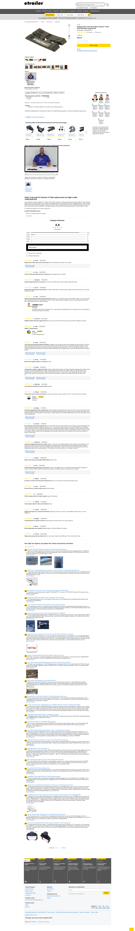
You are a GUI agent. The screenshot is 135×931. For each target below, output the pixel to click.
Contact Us (28, 895)
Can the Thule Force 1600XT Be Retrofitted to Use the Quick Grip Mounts (46, 604)
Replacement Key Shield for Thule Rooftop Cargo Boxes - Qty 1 (72, 135)
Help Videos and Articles (53, 896)
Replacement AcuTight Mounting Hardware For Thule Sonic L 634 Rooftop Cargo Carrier (50, 785)
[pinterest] (100, 907)
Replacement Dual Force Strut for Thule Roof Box (82, 135)
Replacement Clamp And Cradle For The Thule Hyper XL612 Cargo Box (45, 597)
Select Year (60, 15)
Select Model (80, 15)
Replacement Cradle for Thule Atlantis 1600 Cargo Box (41, 721)
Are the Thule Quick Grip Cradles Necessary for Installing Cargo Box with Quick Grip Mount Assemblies (53, 704)
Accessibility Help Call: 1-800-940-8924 (35, 912)
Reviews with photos (34, 255)
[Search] (78, 4)
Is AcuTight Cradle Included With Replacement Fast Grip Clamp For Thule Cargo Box (49, 662)
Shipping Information (30, 893)
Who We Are (50, 889)
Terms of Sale (94, 912)
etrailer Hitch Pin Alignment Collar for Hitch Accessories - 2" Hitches (40, 135)
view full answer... (30, 555)
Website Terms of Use (31, 915)
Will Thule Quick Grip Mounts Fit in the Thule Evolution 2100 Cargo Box (45, 759)
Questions (97, 32)
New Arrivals (94, 11)
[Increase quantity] (86, 41)
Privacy (70, 893)
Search (49, 898)
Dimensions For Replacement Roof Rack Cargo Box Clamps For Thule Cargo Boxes (48, 823)
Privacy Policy (50, 912)
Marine (79, 11)
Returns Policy (29, 891)
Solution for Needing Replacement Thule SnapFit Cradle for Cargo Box (45, 655)
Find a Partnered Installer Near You (34, 900)
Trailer (56, 11)
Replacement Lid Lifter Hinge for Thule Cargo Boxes (51, 135)
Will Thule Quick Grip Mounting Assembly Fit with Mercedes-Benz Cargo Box (47, 549)
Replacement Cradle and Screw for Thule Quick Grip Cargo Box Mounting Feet (47, 590)
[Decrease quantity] (79, 41)
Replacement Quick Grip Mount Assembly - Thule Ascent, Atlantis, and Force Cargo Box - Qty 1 (29, 135)
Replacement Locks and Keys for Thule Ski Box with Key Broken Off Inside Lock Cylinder (50, 634)
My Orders (93, 7)
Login (26, 904)
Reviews (89, 32)
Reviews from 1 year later (35, 253)
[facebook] (96, 907)
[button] (86, 132)
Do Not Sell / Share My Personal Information (67, 912)
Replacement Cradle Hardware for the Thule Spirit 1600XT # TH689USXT (46, 613)
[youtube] (108, 907)
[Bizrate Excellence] (30, 921)
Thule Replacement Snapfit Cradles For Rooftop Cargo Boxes (43, 714)
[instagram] (104, 907)
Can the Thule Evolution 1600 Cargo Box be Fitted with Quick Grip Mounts (46, 814)
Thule (78, 24)
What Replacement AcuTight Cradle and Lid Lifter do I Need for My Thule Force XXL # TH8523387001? (54, 794)
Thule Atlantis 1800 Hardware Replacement (38, 768)
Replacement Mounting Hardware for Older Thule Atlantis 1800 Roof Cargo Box (47, 740)
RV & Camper (71, 11)
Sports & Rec (47, 11)
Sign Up (27, 906)
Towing (38, 11)
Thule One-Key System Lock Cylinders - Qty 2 (61, 135)
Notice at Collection (84, 912)
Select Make (70, 15)
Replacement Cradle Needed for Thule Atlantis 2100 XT (41, 680)
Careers (49, 891)
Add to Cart (94, 45)
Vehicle (62, 11)
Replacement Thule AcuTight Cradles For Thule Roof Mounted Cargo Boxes (47, 696)
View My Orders (29, 889)
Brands (86, 11)
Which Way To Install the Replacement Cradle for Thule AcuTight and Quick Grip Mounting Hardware (53, 570)
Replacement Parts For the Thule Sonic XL (38, 748)
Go (89, 15)
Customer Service (82, 7)
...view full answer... (33, 756)
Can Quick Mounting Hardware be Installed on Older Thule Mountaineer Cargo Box (48, 730)
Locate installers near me (31, 89)
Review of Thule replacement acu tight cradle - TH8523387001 (28, 190)
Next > (64, 847)
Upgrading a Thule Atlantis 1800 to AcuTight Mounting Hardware (43, 776)
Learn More (29, 216)
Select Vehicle (50, 15)
